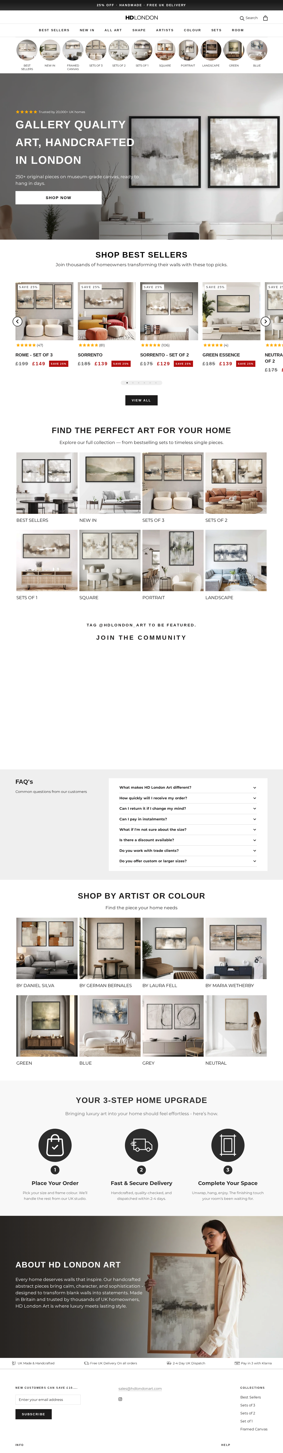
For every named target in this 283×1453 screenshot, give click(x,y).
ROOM (238, 30)
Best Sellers (250, 1397)
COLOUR (192, 30)
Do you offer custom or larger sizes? (153, 861)
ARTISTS (165, 30)
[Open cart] (265, 18)
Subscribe (33, 1414)
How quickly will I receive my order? (153, 798)
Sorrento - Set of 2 (164, 354)
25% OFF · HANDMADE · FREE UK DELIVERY (141, 5)
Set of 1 (246, 1421)
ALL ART (113, 30)
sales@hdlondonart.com (140, 1389)
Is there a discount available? (146, 840)
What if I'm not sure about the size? (152, 829)
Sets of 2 (247, 1413)
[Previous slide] (17, 321)
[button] (26, 345)
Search (252, 18)
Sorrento (90, 354)
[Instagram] (120, 1399)
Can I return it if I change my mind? (152, 808)
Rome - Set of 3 (34, 354)
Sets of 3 (247, 1405)
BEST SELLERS (54, 30)
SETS (216, 30)
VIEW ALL (141, 400)
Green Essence (221, 354)
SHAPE (139, 30)
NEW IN (87, 30)
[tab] (127, 382)
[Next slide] (265, 321)
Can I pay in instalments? (143, 819)
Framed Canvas (254, 1429)
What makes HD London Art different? (155, 787)
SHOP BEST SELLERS (142, 254)
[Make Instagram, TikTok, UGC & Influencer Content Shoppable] (248, 754)
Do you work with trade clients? (149, 851)
